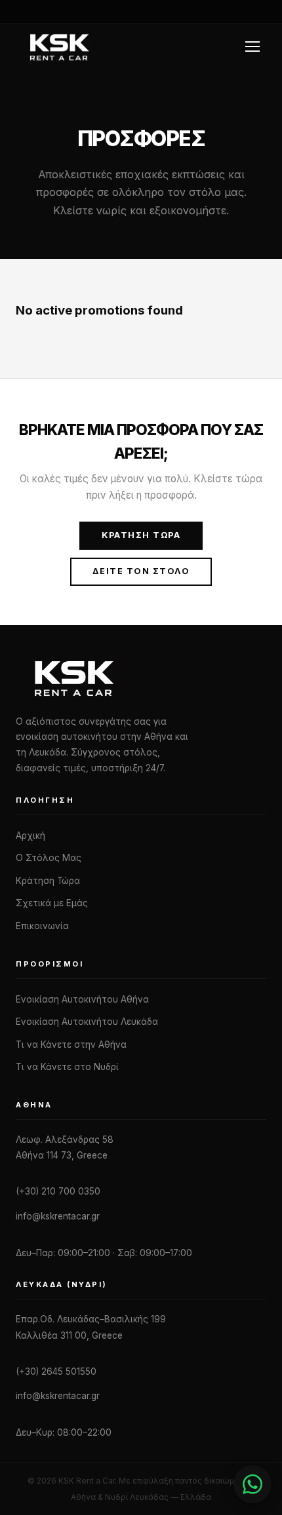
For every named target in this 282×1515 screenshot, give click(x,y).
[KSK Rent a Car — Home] (59, 46)
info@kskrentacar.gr (58, 1216)
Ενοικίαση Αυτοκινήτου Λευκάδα (87, 1021)
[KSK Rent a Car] (141, 677)
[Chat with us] (252, 1484)
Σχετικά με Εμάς (52, 903)
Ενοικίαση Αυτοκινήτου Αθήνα (82, 999)
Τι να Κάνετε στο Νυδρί (67, 1067)
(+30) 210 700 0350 (58, 1191)
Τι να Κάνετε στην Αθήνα (71, 1044)
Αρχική (30, 835)
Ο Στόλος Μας (48, 858)
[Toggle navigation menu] (254, 46)
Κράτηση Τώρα (141, 535)
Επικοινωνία (42, 926)
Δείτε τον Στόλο (141, 571)
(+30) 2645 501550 (56, 1371)
